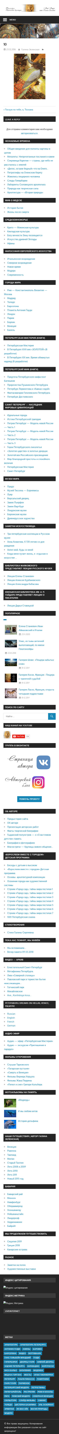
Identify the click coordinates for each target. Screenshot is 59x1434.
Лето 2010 (12, 1170)
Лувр (9, 494)
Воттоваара (34, 1353)
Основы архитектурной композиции (26, 877)
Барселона (13, 306)
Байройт (11, 1226)
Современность (15, 274)
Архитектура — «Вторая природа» (25, 192)
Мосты (27, 1375)
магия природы (39, 1409)
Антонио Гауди (12, 1349)
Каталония (25, 1370)
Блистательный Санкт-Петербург (24, 967)
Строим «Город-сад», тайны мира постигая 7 (30, 913)
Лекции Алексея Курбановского (23, 580)
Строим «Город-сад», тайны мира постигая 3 (30, 897)
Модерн (11, 270)
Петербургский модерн (17, 1387)
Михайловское (15, 991)
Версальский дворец (18, 498)
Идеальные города (17, 415)
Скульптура (10, 1400)
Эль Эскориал (46, 1405)
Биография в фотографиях (21, 842)
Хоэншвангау (14, 1210)
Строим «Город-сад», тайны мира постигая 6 (30, 909)
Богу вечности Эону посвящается (24, 235)
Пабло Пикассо (26, 1379)
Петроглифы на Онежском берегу (24, 172)
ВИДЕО (22, 1353)
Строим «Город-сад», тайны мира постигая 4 (30, 901)
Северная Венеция (43, 1396)
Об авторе (12, 822)
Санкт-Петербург (16, 471)
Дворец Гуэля (27, 1362)
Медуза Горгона (13, 1375)
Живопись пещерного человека (23, 176)
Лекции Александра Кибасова (23, 584)
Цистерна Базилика (25, 1405)
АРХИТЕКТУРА (11, 1345)
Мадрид (11, 298)
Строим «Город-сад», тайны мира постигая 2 (30, 893)
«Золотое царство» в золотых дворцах (27, 451)
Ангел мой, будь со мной (20, 549)
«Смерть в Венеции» (18, 1072)
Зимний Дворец (45, 1362)
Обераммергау (15, 1206)
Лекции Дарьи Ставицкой (20, 605)
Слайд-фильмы (27, 1400)
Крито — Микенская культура (23, 227)
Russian (11, 1013)
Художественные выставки (21, 1268)
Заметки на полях (16, 1265)
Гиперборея (11, 1362)
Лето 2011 (12, 1174)
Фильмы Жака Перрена (19, 1080)
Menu (13, 19)
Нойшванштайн (15, 1214)
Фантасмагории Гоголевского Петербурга (28, 392)
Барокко (37, 1349)
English (11, 1017)
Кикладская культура (18, 231)
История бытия (15, 207)
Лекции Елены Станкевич (20, 576)
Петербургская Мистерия (20, 345)
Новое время (14, 266)
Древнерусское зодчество (20, 518)
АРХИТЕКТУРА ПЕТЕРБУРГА (33, 1345)
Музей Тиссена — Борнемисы (23, 490)
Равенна (11, 1150)
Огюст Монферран (43, 1375)
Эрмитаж (9, 1409)
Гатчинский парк (15, 987)
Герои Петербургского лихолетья (24, 447)
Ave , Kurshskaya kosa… (19, 995)
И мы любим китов (28, 1111)
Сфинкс (42, 1400)
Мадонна (38, 1370)
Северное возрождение (19, 262)
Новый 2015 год (15, 1178)
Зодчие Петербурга (15, 1366)
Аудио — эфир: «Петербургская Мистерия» (30, 1041)
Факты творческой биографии (22, 830)
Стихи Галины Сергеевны (20, 932)
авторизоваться (29, 133)
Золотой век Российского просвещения (27, 455)
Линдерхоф (13, 1218)
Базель (11, 330)
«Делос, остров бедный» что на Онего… (27, 168)
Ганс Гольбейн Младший (18, 1357)
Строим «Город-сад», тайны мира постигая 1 (30, 889)
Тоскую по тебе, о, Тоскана (19, 109)
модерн (9, 1413)
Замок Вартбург (15, 506)
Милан (10, 1158)
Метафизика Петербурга (20, 971)
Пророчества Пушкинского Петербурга (27, 384)
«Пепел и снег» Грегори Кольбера (24, 1084)
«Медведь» (24, 1099)
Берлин (11, 322)
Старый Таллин (15, 1162)
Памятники (43, 1379)
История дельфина (28, 1121)
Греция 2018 (13, 1245)
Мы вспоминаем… (16, 947)
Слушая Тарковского (18, 1064)
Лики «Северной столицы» (21, 975)
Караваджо (33, 1366)
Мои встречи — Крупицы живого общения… (30, 846)
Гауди (36, 1357)
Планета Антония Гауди (19, 310)
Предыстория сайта (17, 818)
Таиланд (11, 1154)
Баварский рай (15, 1194)
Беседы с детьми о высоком (22, 865)
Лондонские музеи (16, 510)
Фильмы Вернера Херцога (20, 1076)
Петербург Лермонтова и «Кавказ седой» (28, 388)
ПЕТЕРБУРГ (10, 1379)
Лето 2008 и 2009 (16, 1166)
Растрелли (29, 1392)
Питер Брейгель (13, 1392)
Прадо (10, 486)
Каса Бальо (11, 1370)
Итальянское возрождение (21, 258)
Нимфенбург (13, 1202)
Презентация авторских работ (23, 826)
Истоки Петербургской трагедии (24, 419)
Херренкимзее (14, 1222)
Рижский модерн (21, 1396)
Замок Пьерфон (15, 502)
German (11, 1025)
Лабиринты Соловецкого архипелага (26, 184)
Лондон (11, 314)
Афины (11, 243)
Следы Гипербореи (17, 180)
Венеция (11, 326)
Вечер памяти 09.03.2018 (20, 951)
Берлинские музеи (16, 514)
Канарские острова (17, 1249)
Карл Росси (48, 1366)
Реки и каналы (45, 1392)
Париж (10, 318)
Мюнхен (11, 1198)
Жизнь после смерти (18, 212)
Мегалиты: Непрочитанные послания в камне (30, 156)
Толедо (11, 302)
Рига (7, 1396)
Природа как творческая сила (22, 188)
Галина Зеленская (30, 49)
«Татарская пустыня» (18, 1068)
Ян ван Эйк (22, 1409)
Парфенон (24, 1383)
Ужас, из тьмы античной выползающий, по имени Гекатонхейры (31, 645)
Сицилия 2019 (14, 1241)
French (10, 1021)
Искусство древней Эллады (22, 239)
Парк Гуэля (10, 1383)
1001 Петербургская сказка (21, 917)
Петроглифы (38, 1387)
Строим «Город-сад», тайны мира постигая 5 (30, 905)
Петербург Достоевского (20, 396)
